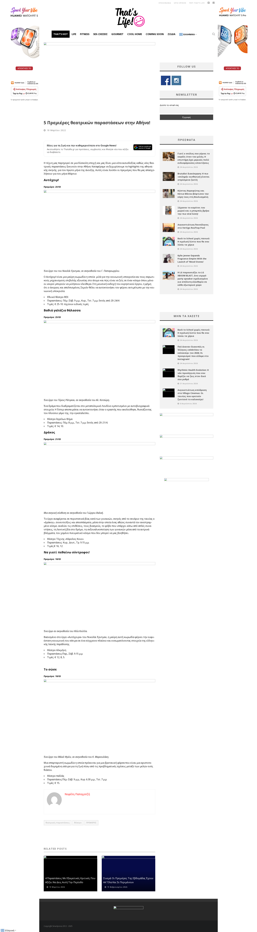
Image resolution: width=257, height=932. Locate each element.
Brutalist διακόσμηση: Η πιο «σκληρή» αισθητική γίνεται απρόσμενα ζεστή (193, 176)
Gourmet (117, 34)
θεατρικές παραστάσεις (58, 822)
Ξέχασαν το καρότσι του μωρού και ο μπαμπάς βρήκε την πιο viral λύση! (193, 210)
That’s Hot (60, 34)
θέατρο (78, 822)
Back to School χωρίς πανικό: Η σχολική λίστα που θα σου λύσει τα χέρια (194, 241)
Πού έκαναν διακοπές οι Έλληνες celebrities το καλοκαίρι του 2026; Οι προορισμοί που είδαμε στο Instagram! (193, 353)
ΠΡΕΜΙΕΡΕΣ (91, 822)
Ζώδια (171, 34)
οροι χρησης (180, 3)
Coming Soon (155, 34)
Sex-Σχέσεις (100, 34)
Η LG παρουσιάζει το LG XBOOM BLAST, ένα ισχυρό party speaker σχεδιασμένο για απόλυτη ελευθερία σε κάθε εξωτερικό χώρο (193, 278)
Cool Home (134, 34)
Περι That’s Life (197, 3)
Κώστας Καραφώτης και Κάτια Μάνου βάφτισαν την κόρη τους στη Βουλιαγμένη (193, 193)
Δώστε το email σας (169, 105)
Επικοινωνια (165, 3)
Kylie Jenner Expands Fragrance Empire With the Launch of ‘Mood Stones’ (192, 258)
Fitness (84, 34)
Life (74, 34)
